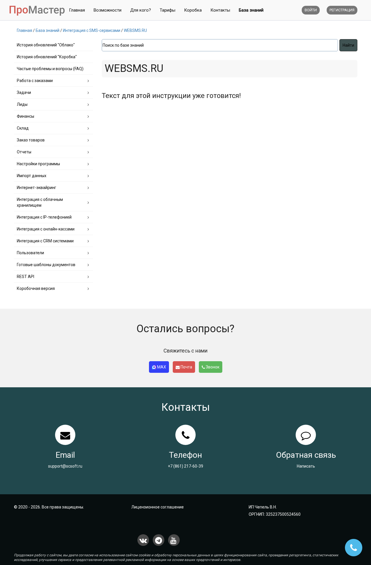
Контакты (220, 10)
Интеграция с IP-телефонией (44, 217)
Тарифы (167, 10)
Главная (77, 10)
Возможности (107, 10)
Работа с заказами (35, 80)
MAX (161, 367)
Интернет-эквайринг (36, 187)
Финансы (25, 116)
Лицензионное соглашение (157, 507)
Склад (23, 128)
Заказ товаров (31, 140)
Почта (186, 367)
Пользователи (30, 252)
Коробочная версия (36, 288)
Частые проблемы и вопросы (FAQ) (50, 68)
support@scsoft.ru (65, 466)
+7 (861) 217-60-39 (185, 466)
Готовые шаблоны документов (46, 264)
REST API (25, 276)
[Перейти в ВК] (143, 540)
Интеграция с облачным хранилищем (40, 202)
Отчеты (24, 152)
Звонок (212, 367)
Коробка (193, 10)
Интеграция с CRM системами (45, 241)
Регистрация (342, 10)
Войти (311, 10)
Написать (306, 466)
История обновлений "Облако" (46, 45)
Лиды (22, 104)
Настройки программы (38, 163)
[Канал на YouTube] (174, 540)
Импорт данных (31, 175)
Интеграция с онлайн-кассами (45, 229)
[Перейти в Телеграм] (158, 540)
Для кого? (140, 10)
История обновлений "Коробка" (47, 56)
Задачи (24, 92)
